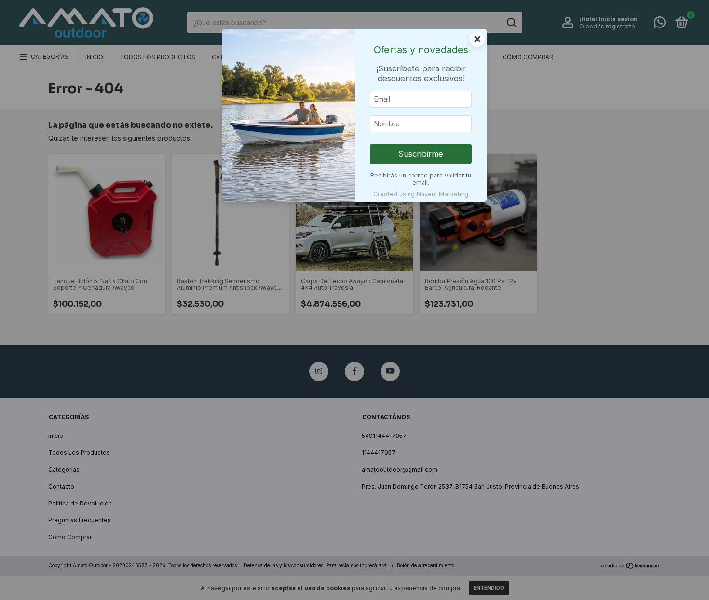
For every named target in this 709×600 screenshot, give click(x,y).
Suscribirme (420, 154)
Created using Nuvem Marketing (420, 194)
